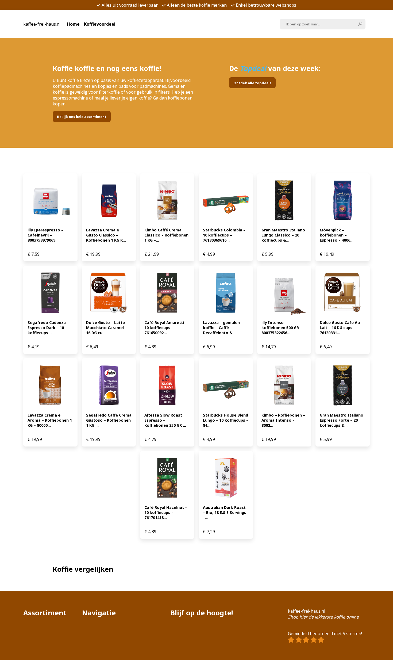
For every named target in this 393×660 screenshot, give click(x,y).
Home (73, 24)
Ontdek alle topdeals (252, 83)
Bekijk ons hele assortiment (81, 116)
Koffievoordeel (99, 24)
